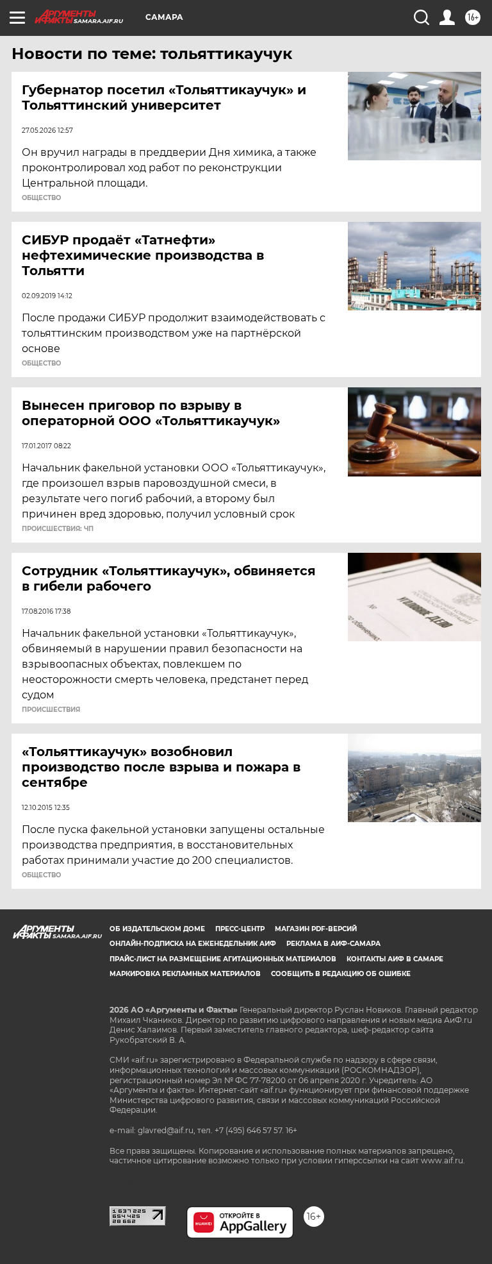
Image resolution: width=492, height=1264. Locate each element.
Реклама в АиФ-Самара (333, 944)
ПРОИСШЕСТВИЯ (51, 710)
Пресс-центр (240, 929)
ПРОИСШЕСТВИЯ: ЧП (58, 529)
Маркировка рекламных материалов (185, 974)
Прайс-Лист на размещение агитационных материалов (223, 959)
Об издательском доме (157, 929)
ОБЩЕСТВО (41, 198)
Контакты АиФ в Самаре (395, 959)
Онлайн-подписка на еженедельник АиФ (193, 944)
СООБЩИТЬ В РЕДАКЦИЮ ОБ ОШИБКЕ (341, 974)
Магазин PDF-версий (316, 929)
